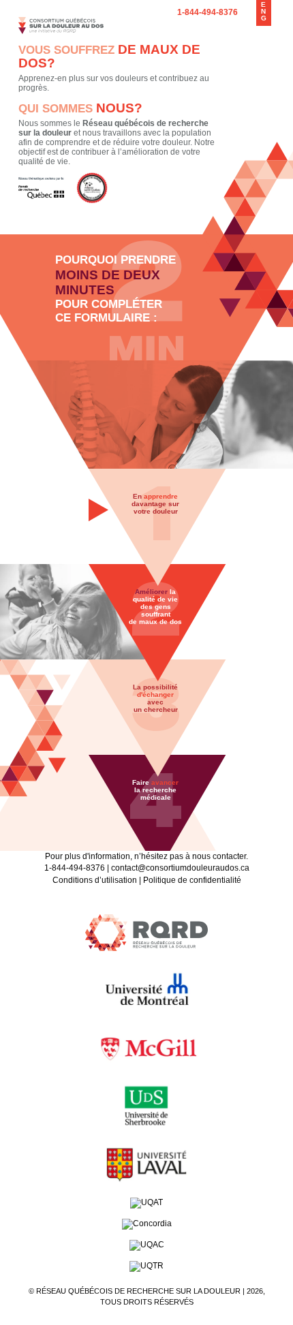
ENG (263, 11)
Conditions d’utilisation (94, 880)
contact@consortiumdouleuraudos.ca (180, 868)
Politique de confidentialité (192, 880)
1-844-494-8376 (207, 12)
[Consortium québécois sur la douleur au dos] (61, 31)
